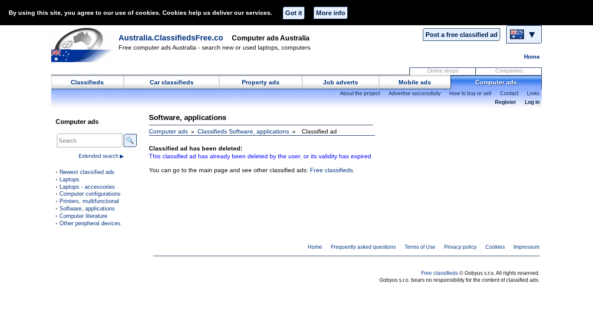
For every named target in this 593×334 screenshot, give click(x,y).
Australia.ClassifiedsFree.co (171, 37)
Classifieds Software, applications (243, 131)
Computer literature (83, 216)
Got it (293, 13)
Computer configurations (90, 193)
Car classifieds (172, 82)
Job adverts (340, 82)
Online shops (442, 71)
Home (532, 56)
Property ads (261, 82)
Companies (509, 71)
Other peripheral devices (90, 223)
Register (505, 102)
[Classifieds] (83, 44)
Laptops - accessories (87, 187)
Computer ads (496, 82)
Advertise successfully (415, 93)
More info (330, 13)
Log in (532, 102)
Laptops (69, 179)
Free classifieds (331, 170)
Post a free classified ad (461, 34)
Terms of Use (420, 247)
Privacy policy (460, 247)
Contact (509, 93)
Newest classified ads (87, 172)
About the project (360, 93)
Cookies (495, 247)
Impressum (527, 247)
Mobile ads (415, 82)
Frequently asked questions (363, 247)
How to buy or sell (470, 93)
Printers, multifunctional (89, 201)
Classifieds (87, 82)
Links (533, 93)
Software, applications (87, 208)
